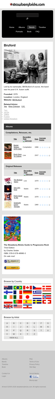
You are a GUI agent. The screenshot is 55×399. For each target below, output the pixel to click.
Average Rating (42, 139)
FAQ (37, 31)
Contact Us (6, 373)
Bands (31, 27)
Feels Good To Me (18, 197)
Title (15, 139)
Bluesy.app (33, 380)
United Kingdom (10, 119)
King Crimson (14, 106)
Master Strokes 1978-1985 (18, 147)
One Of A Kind (17, 189)
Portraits (19, 31)
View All (13, 338)
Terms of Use (34, 362)
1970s (6, 112)
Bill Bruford (17, 100)
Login (4, 376)
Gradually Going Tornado (17, 205)
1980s (6, 114)
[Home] (27, 6)
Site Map (32, 367)
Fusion (7, 117)
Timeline (42, 27)
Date (36, 139)
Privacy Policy (34, 364)
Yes (5, 106)
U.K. (23, 106)
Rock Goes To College (18, 155)
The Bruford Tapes (18, 181)
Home (11, 27)
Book (29, 31)
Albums (22, 27)
